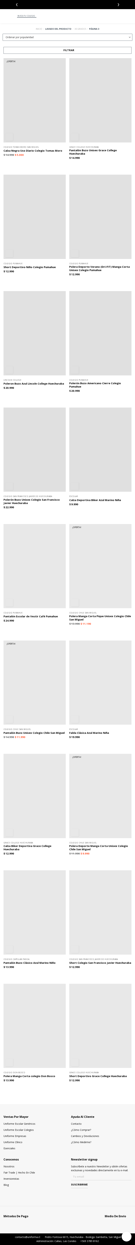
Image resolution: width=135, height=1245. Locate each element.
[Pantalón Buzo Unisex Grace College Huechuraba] (100, 100)
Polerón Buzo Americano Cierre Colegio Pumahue (95, 385)
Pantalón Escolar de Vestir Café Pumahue (31, 616)
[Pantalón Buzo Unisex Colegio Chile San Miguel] (35, 683)
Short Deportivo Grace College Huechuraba (98, 1076)
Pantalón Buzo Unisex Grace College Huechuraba (93, 152)
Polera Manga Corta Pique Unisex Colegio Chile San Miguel (100, 618)
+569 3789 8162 (89, 1241)
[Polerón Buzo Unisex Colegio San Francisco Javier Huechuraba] (35, 450)
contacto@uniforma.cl (27, 1237)
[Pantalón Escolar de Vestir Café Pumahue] (35, 566)
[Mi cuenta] (122, 16)
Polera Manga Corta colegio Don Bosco (29, 1076)
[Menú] (5, 16)
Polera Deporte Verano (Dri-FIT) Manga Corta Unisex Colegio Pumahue (99, 268)
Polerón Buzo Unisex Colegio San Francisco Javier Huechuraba (32, 501)
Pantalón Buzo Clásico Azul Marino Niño (30, 962)
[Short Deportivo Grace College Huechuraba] (100, 1026)
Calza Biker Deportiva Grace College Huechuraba (27, 847)
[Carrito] (130, 16)
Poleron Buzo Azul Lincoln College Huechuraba (34, 383)
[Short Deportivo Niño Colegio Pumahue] (35, 217)
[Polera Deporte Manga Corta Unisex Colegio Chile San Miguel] (100, 796)
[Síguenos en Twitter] (83, 1193)
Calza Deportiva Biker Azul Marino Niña (95, 500)
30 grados (80, 28)
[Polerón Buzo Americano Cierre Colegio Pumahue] (100, 333)
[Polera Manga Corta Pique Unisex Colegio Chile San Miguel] (100, 566)
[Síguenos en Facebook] (73, 1193)
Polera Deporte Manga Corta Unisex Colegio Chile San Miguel (98, 847)
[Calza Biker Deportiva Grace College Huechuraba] (35, 796)
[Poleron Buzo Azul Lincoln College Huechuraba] (35, 333)
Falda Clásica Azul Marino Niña (89, 732)
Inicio (39, 28)
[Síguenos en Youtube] (88, 1193)
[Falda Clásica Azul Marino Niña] (100, 683)
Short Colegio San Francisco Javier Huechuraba (100, 962)
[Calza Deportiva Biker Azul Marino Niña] (100, 450)
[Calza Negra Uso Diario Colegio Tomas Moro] (35, 100)
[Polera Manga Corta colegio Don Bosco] (35, 1026)
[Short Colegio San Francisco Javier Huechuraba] (100, 912)
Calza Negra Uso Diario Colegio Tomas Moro (33, 150)
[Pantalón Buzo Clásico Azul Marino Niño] (35, 912)
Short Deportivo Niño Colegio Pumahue (30, 267)
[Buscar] (14, 16)
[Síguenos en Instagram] (78, 1193)
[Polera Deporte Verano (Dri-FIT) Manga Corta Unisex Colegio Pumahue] (100, 217)
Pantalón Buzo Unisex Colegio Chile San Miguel (34, 732)
